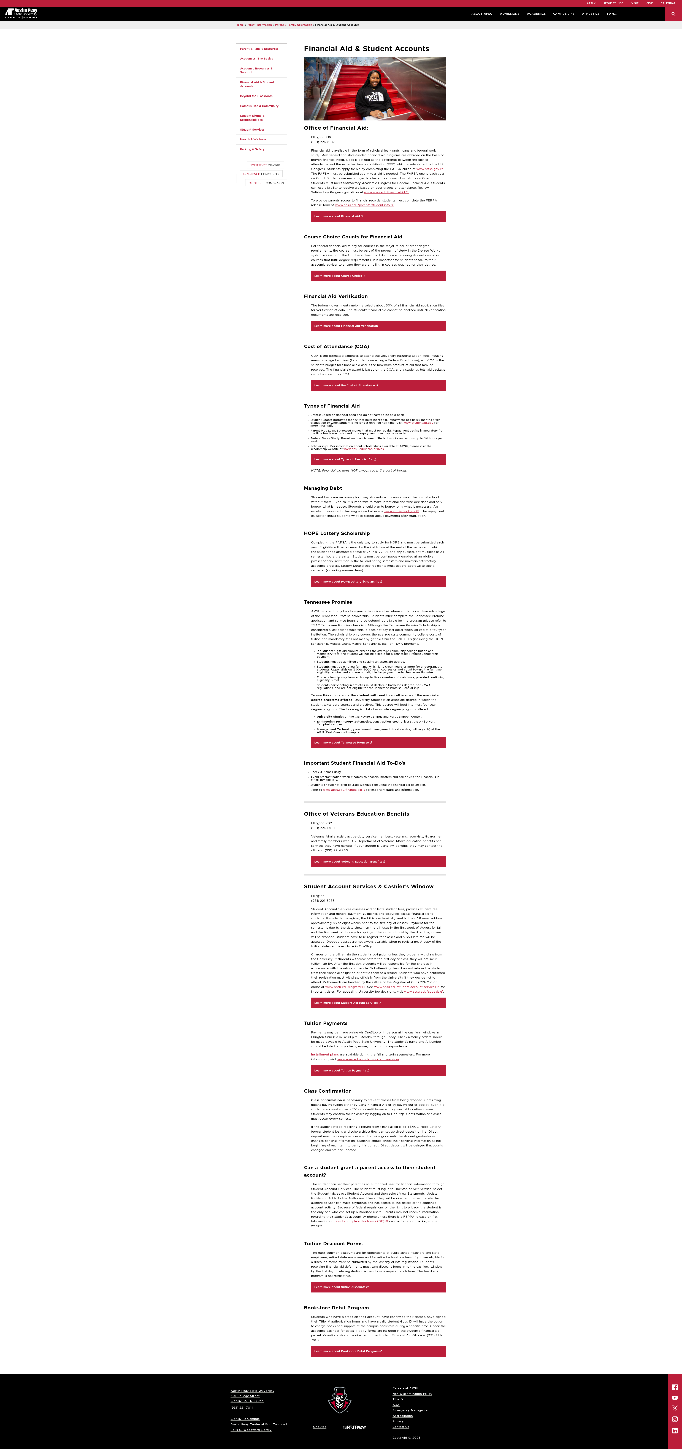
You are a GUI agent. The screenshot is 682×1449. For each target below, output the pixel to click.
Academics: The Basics (256, 58)
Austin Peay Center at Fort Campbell (259, 1424)
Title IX (398, 1399)
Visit (635, 3)
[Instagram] (675, 1419)
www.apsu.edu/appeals (421, 991)
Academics (536, 13)
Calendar (668, 3)
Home (240, 25)
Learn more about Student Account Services (346, 1002)
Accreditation (403, 1415)
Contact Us (401, 1426)
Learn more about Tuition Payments (340, 1070)
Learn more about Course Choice (338, 275)
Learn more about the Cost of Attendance (344, 385)
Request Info (613, 3)
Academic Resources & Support (257, 70)
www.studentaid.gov (418, 422)
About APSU (481, 13)
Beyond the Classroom (256, 96)
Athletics (591, 13)
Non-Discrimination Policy (412, 1393)
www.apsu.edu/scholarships (363, 449)
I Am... (612, 13)
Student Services (252, 129)
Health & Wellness (253, 139)
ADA (396, 1404)
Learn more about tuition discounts (340, 1287)
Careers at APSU (405, 1388)
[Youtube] (675, 1398)
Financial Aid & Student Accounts (257, 84)
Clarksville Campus (245, 1418)
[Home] (21, 14)
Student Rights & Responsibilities (253, 117)
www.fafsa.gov (427, 169)
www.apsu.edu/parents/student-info (362, 205)
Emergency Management (412, 1410)
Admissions (509, 13)
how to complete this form (359, 1221)
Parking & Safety (252, 149)
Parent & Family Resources (259, 48)
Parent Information (259, 25)
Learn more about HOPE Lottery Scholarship (346, 581)
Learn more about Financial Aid (337, 216)
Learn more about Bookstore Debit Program (346, 1351)
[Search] (673, 14)
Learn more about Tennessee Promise (341, 742)
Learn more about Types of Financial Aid (343, 459)
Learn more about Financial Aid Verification (346, 326)
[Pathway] (354, 1426)
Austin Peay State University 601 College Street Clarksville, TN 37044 (252, 1395)
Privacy (398, 1421)
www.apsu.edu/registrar (343, 987)
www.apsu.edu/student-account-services (405, 987)
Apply (591, 3)
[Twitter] (675, 1408)
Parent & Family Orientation (293, 25)
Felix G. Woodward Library (251, 1429)
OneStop (319, 1426)
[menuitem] (481, 14)
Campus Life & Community (259, 106)
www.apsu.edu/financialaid (384, 192)
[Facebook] (675, 1387)
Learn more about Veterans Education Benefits (348, 861)
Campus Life (564, 13)
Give (649, 3)
